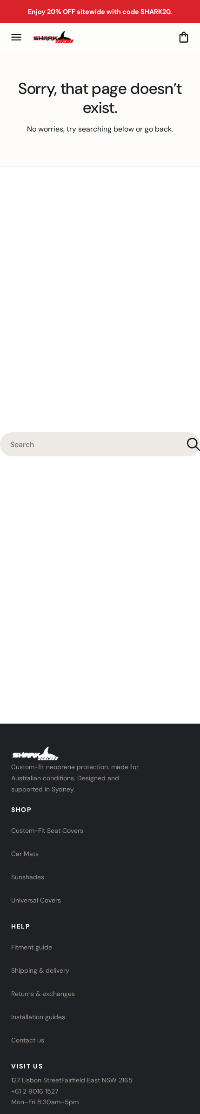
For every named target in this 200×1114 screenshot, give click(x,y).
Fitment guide (31, 947)
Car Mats (25, 854)
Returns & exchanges (43, 993)
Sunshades (27, 877)
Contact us (27, 1040)
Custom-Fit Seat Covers (47, 830)
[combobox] (100, 444)
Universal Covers (36, 900)
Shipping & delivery (40, 970)
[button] (16, 37)
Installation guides (38, 1017)
